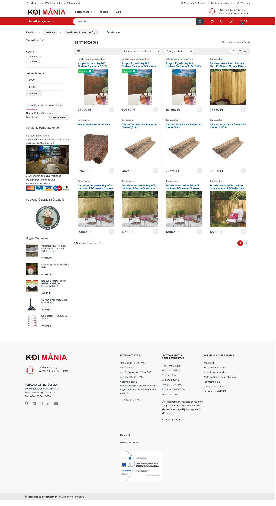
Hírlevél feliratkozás (130, 442)
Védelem (50, 32)
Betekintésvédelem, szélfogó (81, 32)
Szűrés (34, 93)
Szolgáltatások (83, 11)
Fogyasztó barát (212, 381)
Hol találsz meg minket (215, 367)
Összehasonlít (58, 117)
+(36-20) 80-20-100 (234, 9)
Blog (118, 11)
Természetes (216, 59)
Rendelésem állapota (214, 386)
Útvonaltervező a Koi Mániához (45, 175)
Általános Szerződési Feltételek (220, 377)
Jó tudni (103, 11)
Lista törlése (32, 117)
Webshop (245, 3)
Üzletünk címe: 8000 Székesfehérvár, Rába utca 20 (55, 3)
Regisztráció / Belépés (195, 3)
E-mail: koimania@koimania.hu (233, 13)
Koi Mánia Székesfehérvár (42, 496)
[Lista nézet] (84, 51)
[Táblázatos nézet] (78, 51)
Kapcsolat (209, 363)
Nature (33, 61)
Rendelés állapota (223, 3)
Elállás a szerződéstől (215, 391)
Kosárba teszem (110, 109)
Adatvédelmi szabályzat (216, 372)
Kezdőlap (31, 32)
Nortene (34, 56)
